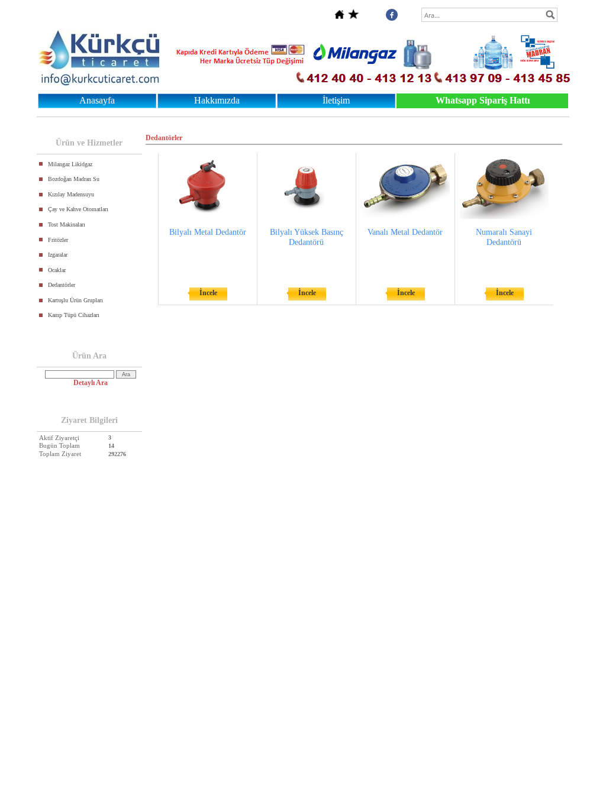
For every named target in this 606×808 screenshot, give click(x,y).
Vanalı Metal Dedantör (405, 232)
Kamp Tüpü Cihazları (73, 315)
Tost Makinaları (66, 224)
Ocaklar (57, 270)
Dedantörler (61, 285)
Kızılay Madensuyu (71, 194)
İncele (208, 293)
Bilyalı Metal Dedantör (207, 232)
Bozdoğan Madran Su (73, 179)
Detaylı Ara (90, 383)
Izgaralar (57, 254)
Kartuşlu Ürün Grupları (75, 300)
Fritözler (58, 240)
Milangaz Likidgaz (70, 164)
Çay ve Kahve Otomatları (78, 209)
